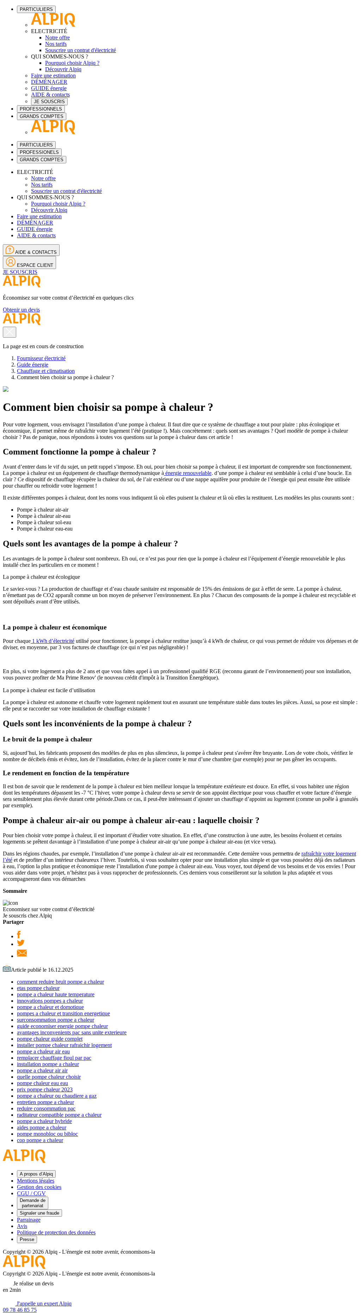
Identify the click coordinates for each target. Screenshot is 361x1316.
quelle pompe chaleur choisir (49, 1077)
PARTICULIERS (36, 9)
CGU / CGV (31, 1193)
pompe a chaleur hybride (44, 1121)
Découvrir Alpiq (63, 69)
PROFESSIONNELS (41, 109)
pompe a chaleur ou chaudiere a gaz (57, 1096)
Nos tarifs (56, 44)
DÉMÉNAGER (49, 82)
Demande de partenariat (32, 1203)
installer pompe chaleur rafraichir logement (64, 1045)
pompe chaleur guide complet (49, 1039)
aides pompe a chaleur (41, 1127)
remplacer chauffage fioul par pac (54, 1058)
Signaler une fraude (39, 1213)
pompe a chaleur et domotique (50, 1007)
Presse (27, 1239)
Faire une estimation (53, 76)
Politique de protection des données (56, 1232)
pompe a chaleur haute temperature (55, 994)
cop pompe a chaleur (40, 1140)
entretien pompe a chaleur (45, 1102)
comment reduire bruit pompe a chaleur (60, 982)
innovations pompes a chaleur (50, 1001)
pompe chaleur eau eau (42, 1083)
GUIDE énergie (49, 88)
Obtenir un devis (21, 310)
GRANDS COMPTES (41, 116)
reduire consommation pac (46, 1108)
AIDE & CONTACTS (35, 252)
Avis (22, 1226)
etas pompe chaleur (38, 988)
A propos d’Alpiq (36, 1174)
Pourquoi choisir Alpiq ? (72, 63)
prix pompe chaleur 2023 (45, 1089)
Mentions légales (35, 1181)
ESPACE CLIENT (34, 265)
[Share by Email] (22, 956)
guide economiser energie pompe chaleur (62, 1026)
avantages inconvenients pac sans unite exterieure (72, 1032)
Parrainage (29, 1220)
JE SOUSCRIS (49, 101)
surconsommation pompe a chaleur (55, 1020)
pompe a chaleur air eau (43, 1051)
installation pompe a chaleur (48, 1064)
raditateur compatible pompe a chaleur (59, 1115)
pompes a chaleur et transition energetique (63, 1013)
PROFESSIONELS (39, 152)
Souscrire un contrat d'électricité (80, 50)
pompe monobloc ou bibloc (47, 1134)
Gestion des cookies (39, 1187)
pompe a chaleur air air (42, 1070)
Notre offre (57, 37)
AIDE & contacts (50, 95)
